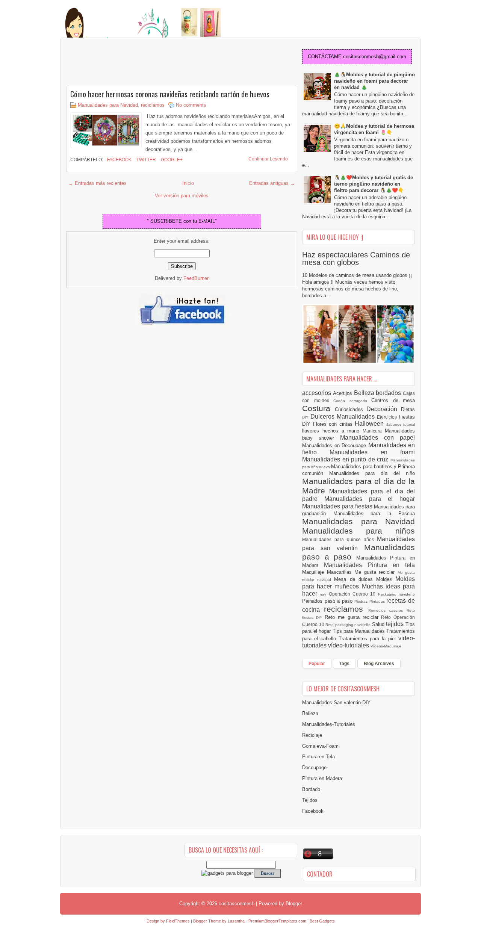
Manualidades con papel (377, 437)
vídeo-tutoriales (349, 645)
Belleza (365, 393)
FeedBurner (196, 278)
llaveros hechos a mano (332, 431)
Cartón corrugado (352, 401)
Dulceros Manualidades (343, 416)
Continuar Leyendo (268, 159)
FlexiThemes (178, 921)
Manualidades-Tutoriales (328, 724)
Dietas (408, 409)
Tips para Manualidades (360, 631)
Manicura (374, 430)
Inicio (188, 183)
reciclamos (153, 105)
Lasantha (236, 921)
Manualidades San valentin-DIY (336, 702)
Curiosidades (351, 409)
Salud (379, 624)
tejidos (395, 624)
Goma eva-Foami (321, 746)
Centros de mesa (393, 400)
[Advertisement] (126, 62)
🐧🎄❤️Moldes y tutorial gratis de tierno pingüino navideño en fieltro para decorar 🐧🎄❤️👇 (373, 184)
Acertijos (343, 393)
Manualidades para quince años (339, 539)
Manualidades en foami (372, 452)
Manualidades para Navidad (108, 105)
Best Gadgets (322, 921)
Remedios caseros (387, 610)
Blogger (294, 903)
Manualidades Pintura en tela (369, 565)
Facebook (119, 159)
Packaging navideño (396, 594)
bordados (389, 393)
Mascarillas (341, 572)
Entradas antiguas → (272, 183)
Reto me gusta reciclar (353, 617)
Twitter (145, 159)
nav (324, 594)
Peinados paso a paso (328, 601)
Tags (344, 663)
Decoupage (314, 767)
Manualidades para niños (358, 530)
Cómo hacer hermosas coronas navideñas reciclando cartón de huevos (169, 94)
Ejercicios (388, 416)
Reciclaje (312, 735)
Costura (318, 408)
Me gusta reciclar (376, 572)
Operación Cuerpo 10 (353, 593)
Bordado (311, 789)
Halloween (370, 423)
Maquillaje (314, 572)
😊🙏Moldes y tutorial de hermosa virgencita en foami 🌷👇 (374, 129)
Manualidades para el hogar (369, 499)
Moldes (385, 579)
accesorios (317, 393)
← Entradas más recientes (97, 183)
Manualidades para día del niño (372, 473)
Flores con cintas (334, 424)
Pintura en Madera (322, 778)
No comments (191, 105)
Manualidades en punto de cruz (346, 459)
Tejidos (310, 800)
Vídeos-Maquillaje (386, 646)
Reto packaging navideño (348, 625)
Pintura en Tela (318, 756)
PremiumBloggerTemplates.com (277, 921)
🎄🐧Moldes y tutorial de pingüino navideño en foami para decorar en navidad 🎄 (374, 81)
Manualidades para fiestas (338, 506)
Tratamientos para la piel (368, 638)
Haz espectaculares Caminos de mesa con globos (356, 258)
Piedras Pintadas (370, 601)
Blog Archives (379, 663)
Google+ (171, 159)
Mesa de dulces (355, 579)
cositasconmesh (236, 903)
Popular (317, 663)
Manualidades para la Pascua (374, 513)
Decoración (383, 409)
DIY (306, 417)
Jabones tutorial (400, 424)
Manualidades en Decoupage (335, 445)
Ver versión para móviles (182, 195)
